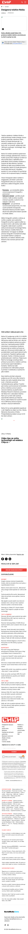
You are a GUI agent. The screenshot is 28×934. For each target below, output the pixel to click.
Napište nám (20, 554)
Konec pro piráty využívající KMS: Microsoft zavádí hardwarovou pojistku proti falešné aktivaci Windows (13, 675)
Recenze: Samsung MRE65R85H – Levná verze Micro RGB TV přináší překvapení (14, 847)
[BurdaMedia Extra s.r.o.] (10, 720)
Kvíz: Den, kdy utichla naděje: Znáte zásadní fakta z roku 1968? (13, 899)
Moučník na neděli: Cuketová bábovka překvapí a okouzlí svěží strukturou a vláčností (13, 885)
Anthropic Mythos (6, 820)
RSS (19, 734)
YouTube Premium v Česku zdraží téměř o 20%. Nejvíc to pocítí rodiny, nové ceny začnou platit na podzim (14, 853)
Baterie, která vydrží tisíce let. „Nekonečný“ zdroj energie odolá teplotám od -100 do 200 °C (13, 589)
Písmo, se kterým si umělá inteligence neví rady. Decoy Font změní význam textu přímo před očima (14, 835)
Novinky (7, 6)
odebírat (14, 751)
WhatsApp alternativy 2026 (8, 797)
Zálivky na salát (15, 805)
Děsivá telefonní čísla (17, 789)
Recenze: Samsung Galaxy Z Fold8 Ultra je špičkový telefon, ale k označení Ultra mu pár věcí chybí (14, 624)
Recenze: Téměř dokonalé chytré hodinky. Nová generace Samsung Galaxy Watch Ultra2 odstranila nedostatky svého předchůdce (13, 631)
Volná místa (5, 728)
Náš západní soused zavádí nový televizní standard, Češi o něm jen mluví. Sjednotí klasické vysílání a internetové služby (12, 602)
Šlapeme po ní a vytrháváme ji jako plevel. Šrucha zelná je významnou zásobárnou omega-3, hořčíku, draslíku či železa (14, 873)
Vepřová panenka (17, 800)
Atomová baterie (16, 820)
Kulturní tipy (9, 794)
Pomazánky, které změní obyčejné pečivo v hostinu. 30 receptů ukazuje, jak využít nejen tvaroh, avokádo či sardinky (13, 879)
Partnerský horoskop (17, 790)
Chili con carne (16, 804)
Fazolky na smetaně (7, 802)
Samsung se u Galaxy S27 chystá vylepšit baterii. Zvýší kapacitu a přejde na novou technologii (12, 609)
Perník (7, 809)
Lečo (12, 809)
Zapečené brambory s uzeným (18, 810)
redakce (3, 13)
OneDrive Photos (17, 817)
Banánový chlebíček (7, 804)
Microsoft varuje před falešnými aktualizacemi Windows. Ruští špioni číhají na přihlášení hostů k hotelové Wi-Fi (13, 651)
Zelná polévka (9, 807)
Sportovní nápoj (6, 805)
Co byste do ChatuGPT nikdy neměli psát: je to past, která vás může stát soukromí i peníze (13, 658)
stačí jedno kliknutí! (17, 43)
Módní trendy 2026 (15, 795)
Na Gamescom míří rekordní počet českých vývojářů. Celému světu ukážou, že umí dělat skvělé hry (13, 841)
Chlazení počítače (17, 813)
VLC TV (10, 823)
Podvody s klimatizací (18, 823)
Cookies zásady (6, 741)
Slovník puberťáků (6, 790)
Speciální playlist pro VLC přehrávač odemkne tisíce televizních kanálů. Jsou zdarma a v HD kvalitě (12, 698)
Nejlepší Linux (5, 825)
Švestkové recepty (18, 809)
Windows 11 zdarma (19, 818)
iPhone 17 (4, 823)
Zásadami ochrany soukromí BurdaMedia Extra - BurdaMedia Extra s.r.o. (14, 766)
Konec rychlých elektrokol (8, 815)
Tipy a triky (4, 681)
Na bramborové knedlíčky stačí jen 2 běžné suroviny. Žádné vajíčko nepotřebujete (12, 890)
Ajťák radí (15, 794)
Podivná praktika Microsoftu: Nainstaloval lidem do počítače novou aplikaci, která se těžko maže (13, 596)
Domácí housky (5, 810)
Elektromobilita (19, 822)
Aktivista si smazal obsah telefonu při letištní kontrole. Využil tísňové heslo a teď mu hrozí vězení (14, 664)
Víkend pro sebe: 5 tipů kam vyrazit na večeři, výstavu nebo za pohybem (13, 894)
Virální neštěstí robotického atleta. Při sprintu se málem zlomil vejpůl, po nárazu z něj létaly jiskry (13, 863)
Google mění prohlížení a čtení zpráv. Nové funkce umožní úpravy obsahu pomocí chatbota (13, 858)
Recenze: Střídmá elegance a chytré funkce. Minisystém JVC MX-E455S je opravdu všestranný (13, 642)
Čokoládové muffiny (18, 802)
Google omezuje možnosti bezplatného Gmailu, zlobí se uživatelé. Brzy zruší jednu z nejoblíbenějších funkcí (13, 583)
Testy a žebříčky (6, 614)
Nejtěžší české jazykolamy (12, 792)
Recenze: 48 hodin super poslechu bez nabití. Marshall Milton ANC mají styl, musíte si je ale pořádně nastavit (13, 618)
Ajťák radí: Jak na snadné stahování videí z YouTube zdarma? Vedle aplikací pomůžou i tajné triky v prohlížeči (13, 705)
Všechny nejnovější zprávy (14, 570)
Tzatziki (16, 807)
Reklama (4, 730)
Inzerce (20, 732)
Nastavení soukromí (7, 736)
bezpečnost (5, 647)
